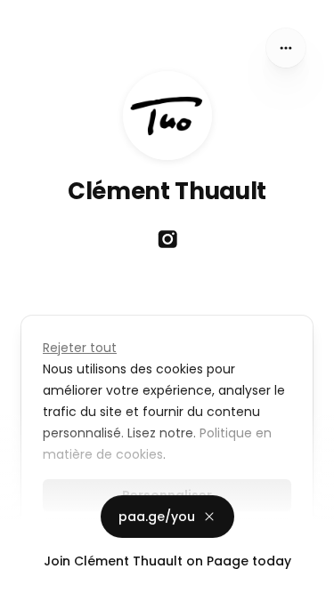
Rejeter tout (80, 348)
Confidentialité (48, 575)
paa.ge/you (156, 516)
